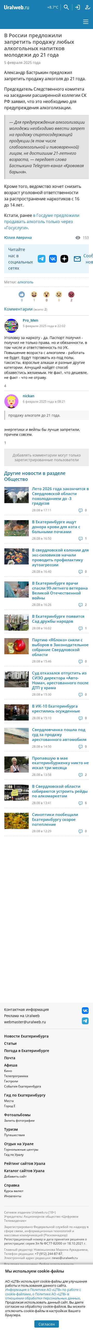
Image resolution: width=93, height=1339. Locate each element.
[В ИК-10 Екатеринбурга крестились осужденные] (16, 712)
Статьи (10, 1043)
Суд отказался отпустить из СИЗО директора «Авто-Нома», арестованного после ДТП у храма (60, 680)
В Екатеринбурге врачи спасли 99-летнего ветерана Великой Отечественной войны (60, 590)
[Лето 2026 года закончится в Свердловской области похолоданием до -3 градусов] (16, 495)
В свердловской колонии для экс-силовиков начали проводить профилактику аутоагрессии (60, 557)
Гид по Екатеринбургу (24, 1095)
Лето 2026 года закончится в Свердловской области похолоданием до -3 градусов (60, 496)
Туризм (11, 1129)
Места (9, 1101)
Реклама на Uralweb (22, 1015)
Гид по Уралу (14, 1154)
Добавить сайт (15, 1176)
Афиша (10, 1065)
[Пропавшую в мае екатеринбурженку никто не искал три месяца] (16, 764)
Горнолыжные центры (21, 1149)
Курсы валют (14, 1191)
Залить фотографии (19, 1120)
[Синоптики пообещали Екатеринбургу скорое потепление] (16, 821)
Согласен (46, 1324)
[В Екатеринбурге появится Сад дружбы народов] (16, 623)
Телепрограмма (16, 1076)
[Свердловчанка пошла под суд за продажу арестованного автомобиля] (16, 736)
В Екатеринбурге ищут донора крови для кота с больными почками (56, 526)
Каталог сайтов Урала (24, 1170)
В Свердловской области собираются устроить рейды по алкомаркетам (60, 791)
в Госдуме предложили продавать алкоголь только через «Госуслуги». (41, 221)
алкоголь (25, 281)
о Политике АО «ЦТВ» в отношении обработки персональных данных (42, 1296)
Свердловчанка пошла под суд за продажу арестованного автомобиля (59, 734)
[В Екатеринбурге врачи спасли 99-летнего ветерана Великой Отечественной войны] (16, 590)
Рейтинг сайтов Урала (24, 1163)
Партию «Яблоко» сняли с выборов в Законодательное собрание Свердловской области (60, 647)
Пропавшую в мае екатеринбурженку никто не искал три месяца (60, 763)
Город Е (10, 1106)
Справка (11, 1185)
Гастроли (11, 1081)
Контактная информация (26, 1009)
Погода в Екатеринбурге (26, 1050)
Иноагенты (12, 1196)
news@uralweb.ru (65, 1258)
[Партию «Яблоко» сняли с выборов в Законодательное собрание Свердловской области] (16, 646)
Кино (8, 1071)
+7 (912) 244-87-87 (48, 1254)
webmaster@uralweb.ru (25, 1021)
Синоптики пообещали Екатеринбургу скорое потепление (55, 819)
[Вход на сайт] (77, 7)
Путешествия (14, 1135)
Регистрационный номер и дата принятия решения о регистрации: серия (45, 1241)
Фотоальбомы (17, 1114)
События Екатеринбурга (22, 1086)
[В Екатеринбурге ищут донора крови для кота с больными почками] (16, 528)
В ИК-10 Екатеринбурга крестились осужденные (56, 708)
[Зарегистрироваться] (88, 7)
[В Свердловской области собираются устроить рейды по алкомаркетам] (16, 793)
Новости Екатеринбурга (26, 1036)
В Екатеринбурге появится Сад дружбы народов (58, 619)
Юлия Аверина (18, 237)
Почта (9, 1057)
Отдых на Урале (19, 1143)
